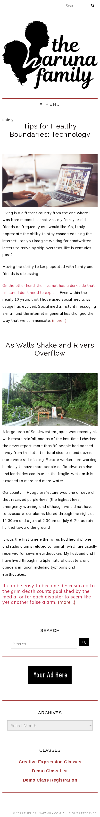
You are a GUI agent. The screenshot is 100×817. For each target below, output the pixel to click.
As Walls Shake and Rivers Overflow (50, 349)
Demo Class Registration (50, 780)
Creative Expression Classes (50, 761)
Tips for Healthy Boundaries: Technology (50, 130)
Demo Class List (50, 770)
